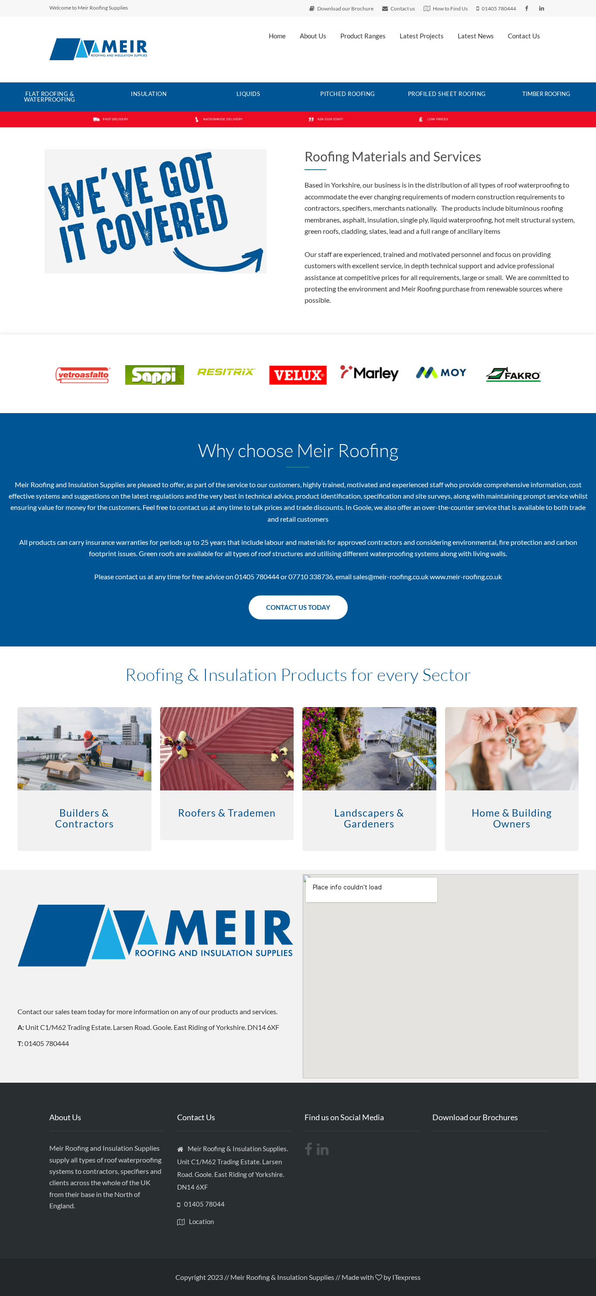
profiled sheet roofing (447, 93)
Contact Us (524, 36)
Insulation (149, 93)
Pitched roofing (347, 93)
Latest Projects (422, 36)
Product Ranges (363, 36)
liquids (248, 93)
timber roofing (546, 93)
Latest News (476, 36)
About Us (313, 36)
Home (277, 36)
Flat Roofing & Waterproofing (49, 96)
